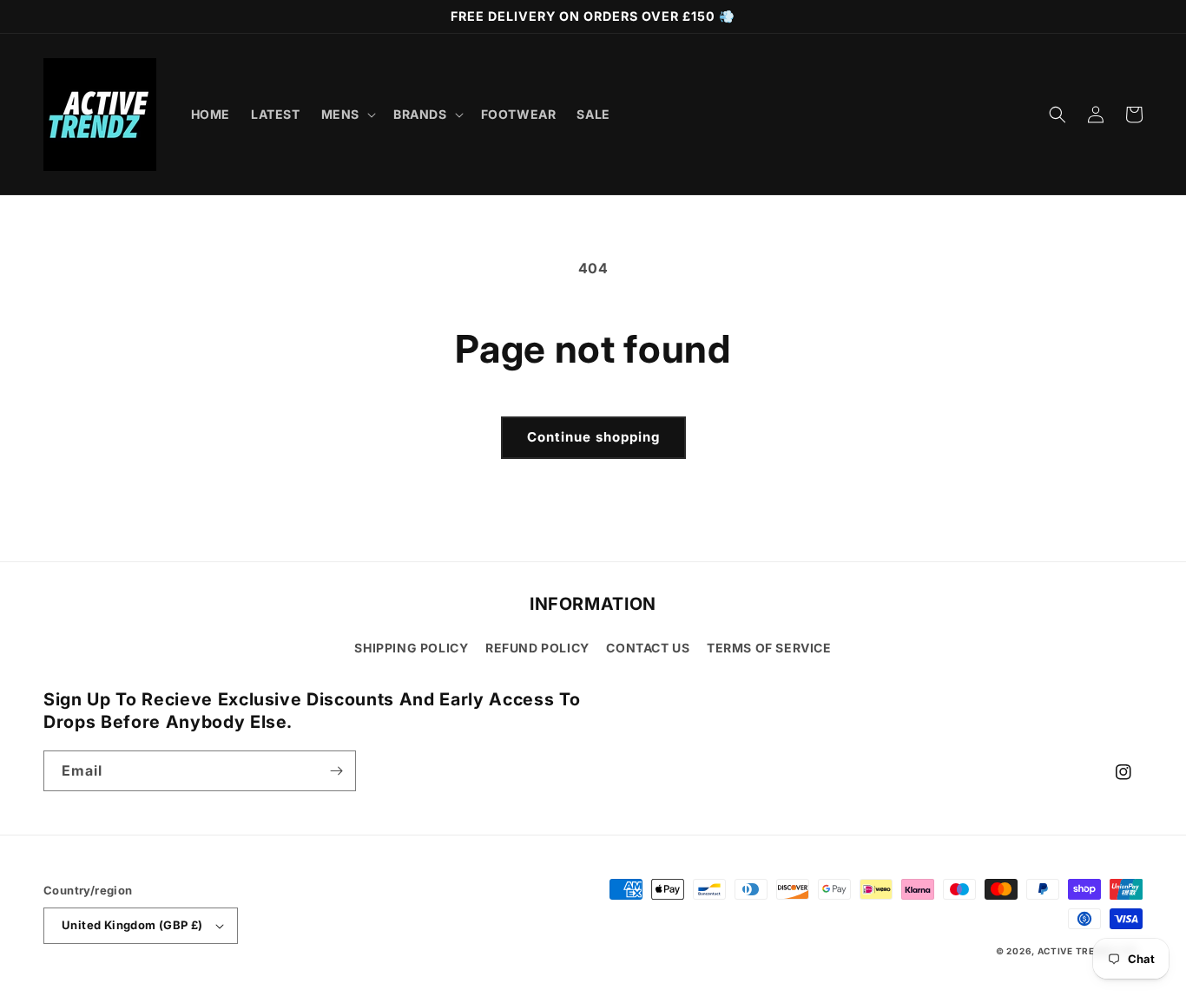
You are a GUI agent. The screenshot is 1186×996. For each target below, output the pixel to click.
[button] (347, 114)
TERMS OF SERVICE (769, 647)
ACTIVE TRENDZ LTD (1087, 951)
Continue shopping (593, 437)
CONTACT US (647, 647)
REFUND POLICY (537, 647)
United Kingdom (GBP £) (132, 925)
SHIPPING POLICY (411, 647)
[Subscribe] (336, 770)
